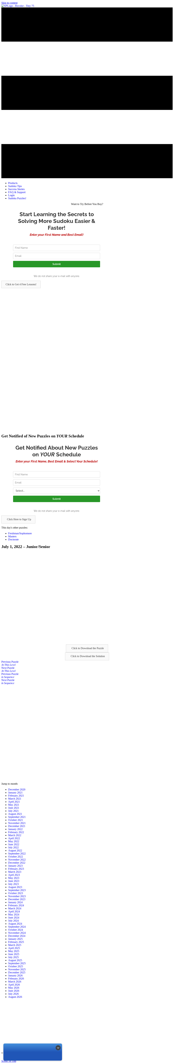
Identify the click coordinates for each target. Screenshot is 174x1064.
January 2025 (15, 938)
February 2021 (16, 795)
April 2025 (14, 948)
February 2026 (16, 978)
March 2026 (14, 981)
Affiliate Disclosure (109, 1058)
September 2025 (17, 963)
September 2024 (17, 926)
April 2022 (14, 838)
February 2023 (16, 868)
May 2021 (13, 804)
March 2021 (14, 798)
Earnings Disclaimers (128, 1058)
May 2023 (13, 877)
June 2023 (13, 881)
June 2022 (13, 844)
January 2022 (15, 829)
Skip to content (9, 2)
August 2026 (15, 996)
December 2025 (16, 972)
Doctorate (13, 539)
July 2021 (13, 810)
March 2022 (14, 835)
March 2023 (14, 871)
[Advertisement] (87, 312)
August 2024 (15, 923)
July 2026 (13, 993)
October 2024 (15, 929)
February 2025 (16, 942)
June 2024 (13, 917)
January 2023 (15, 865)
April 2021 (14, 801)
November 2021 (17, 823)
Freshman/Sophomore (20, 533)
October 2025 (15, 966)
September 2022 (17, 853)
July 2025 (13, 957)
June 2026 (13, 990)
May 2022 (13, 841)
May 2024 (13, 914)
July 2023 (13, 884)
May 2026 (13, 987)
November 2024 (17, 932)
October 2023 (15, 893)
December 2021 (16, 826)
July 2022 (13, 847)
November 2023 (17, 896)
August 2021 (15, 813)
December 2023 (16, 899)
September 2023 (17, 890)
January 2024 (15, 902)
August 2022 (15, 850)
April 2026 (14, 984)
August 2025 (15, 960)
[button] (21, 284)
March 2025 (14, 945)
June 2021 (13, 807)
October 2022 (15, 856)
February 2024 (16, 905)
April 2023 (14, 874)
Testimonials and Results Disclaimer (84, 1058)
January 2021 (15, 792)
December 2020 (16, 789)
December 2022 (16, 862)
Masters (12, 536)
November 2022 (17, 859)
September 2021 (17, 816)
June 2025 (13, 954)
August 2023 (15, 887)
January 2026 (15, 975)
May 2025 (13, 951)
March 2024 (14, 908)
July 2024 (13, 920)
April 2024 (14, 911)
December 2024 (16, 935)
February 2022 (16, 832)
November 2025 (17, 969)
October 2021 (15, 820)
